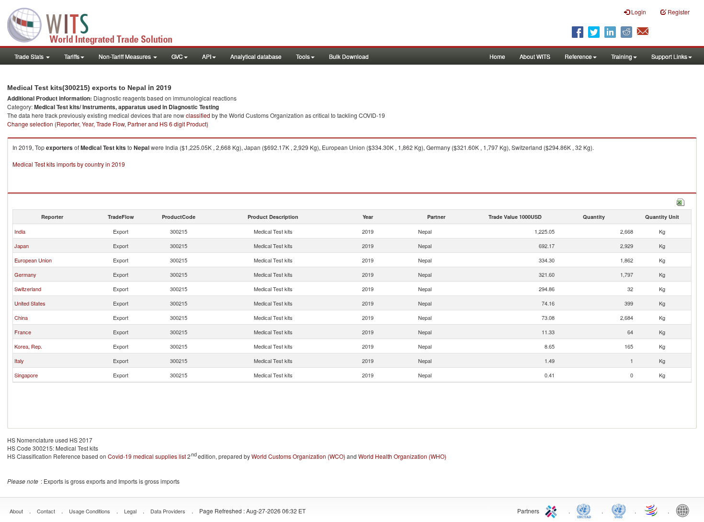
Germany (25, 274)
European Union (33, 260)
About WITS (535, 56)
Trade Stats (29, 56)
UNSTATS (618, 510)
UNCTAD (585, 510)
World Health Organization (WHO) (402, 456)
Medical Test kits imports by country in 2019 (68, 164)
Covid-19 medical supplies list (147, 456)
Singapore (26, 375)
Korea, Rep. (28, 346)
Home (497, 56)
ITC (552, 510)
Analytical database (256, 56)
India (19, 231)
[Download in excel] (680, 201)
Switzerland (27, 289)
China (21, 317)
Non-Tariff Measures (125, 56)
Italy (19, 360)
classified (198, 115)
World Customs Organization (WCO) (298, 456)
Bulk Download (349, 56)
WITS (96, 24)
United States (29, 303)
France (22, 332)
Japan (21, 246)
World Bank (684, 510)
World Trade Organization (651, 510)
